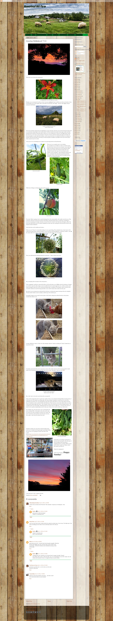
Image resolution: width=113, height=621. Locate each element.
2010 (77, 132)
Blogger (75, 617)
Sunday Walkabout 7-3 (81, 110)
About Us (49, 34)
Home (49, 601)
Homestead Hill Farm (35, 6)
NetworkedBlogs (77, 145)
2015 (77, 123)
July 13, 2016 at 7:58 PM (40, 573)
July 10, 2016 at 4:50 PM (36, 541)
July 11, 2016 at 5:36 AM (42, 553)
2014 (77, 125)
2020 (77, 82)
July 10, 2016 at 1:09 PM (44, 502)
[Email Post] (40, 495)
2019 (77, 84)
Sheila (30, 541)
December (79, 91)
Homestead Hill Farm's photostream (81, 69)
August (78, 97)
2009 (77, 134)
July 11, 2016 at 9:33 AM (42, 565)
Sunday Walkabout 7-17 (81, 104)
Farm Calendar (79, 34)
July (78, 99)
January (78, 121)
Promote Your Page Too (78, 41)
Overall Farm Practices (41, 34)
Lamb (34, 34)
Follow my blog (79, 152)
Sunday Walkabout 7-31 (81, 101)
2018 (77, 86)
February (79, 119)
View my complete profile (79, 60)
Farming (76, 149)
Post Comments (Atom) (35, 603)
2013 (77, 127)
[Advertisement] (79, 167)
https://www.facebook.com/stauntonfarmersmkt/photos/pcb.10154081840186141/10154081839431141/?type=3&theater (38, 435)
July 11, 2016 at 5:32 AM (42, 531)
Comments (78, 53)
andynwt (67, 617)
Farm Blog (28, 34)
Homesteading (77, 150)
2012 (77, 128)
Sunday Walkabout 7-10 (81, 109)
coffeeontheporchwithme (34, 502)
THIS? (63, 370)
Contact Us (56, 34)
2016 (77, 89)
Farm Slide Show (63, 34)
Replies (32, 508)
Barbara (34, 511)
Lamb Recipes (71, 34)
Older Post (69, 601)
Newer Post (29, 601)
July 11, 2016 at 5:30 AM (42, 511)
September (79, 96)
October (78, 94)
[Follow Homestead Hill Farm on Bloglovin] (80, 141)
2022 (77, 79)
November (79, 92)
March (78, 118)
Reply (30, 506)
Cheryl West (31, 521)
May (78, 114)
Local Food (80, 149)
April (78, 116)
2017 (77, 87)
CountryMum (32, 573)
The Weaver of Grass (33, 565)
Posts (77, 51)
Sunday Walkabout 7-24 (81, 102)
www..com (79, 65)
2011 (77, 130)
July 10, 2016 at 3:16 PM (39, 521)
